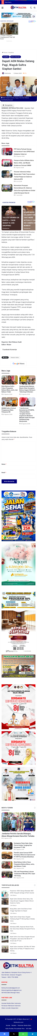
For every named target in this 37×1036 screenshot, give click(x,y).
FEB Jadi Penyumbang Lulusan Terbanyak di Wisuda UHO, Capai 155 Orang (24, 873)
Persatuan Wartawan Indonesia (10, 1005)
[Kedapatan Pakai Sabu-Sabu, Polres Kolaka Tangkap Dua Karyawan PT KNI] (7, 846)
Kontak (8, 1025)
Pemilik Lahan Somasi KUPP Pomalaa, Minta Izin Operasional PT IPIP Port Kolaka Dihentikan (24, 855)
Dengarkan (8, 105)
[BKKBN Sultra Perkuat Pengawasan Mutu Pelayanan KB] (10, 401)
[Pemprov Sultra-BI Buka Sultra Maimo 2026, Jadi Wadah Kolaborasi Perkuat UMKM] (7, 163)
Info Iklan (28, 1028)
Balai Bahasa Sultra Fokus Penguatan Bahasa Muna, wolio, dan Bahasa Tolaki (24, 864)
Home (5, 52)
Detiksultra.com (18, 1022)
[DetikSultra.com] (18, 7)
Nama (4, 464)
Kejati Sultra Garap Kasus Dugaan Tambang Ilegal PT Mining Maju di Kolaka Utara (22, 919)
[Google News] (19, 364)
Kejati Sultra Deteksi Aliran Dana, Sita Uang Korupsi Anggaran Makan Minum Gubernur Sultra (22, 901)
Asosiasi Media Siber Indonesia (11, 1003)
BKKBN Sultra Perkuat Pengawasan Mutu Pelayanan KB (9, 410)
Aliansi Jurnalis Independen (9, 1008)
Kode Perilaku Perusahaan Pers (15, 1028)
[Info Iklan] (18, 15)
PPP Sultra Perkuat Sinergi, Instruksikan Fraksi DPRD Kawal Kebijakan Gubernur (24, 151)
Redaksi (14, 1025)
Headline (11, 52)
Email (4, 472)
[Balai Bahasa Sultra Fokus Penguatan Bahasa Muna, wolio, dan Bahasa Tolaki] (10, 379)
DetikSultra (8, 73)
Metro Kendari (15, 57)
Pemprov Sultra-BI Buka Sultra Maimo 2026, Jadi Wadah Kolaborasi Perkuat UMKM (24, 163)
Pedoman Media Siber (24, 1025)
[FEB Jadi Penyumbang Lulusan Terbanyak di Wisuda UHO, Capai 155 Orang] (7, 874)
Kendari (7, 975)
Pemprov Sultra (15, 357)
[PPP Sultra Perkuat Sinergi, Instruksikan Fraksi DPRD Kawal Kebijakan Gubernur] (7, 151)
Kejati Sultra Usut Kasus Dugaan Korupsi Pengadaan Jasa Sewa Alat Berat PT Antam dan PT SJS (22, 939)
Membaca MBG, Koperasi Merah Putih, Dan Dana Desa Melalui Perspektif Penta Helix (22, 929)
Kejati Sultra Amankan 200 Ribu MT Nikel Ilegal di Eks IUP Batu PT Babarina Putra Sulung (22, 948)
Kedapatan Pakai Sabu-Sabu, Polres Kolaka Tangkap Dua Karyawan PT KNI (23, 845)
